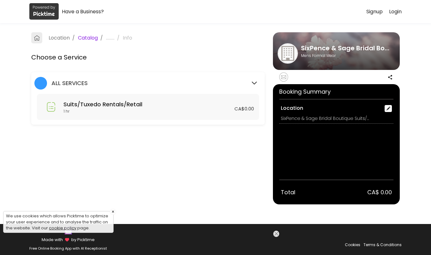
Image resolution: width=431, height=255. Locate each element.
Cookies (352, 244)
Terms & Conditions (382, 244)
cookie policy (62, 228)
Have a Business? (83, 11)
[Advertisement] (225, 242)
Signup (374, 11)
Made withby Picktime (68, 240)
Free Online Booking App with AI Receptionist (68, 248)
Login (395, 11)
